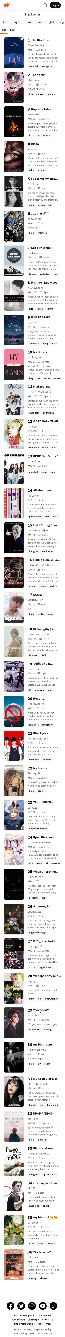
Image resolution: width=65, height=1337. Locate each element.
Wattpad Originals (24, 1315)
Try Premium (44, 1315)
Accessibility (20, 1333)
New (12, 29)
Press (48, 1323)
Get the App (18, 1319)
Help (32, 1333)
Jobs (40, 1323)
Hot (4, 29)
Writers (46, 1319)
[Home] (22, 5)
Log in (55, 5)
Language (33, 1319)
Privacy (28, 1329)
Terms (17, 1329)
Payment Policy (42, 1329)
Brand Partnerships (24, 1323)
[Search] (45, 5)
